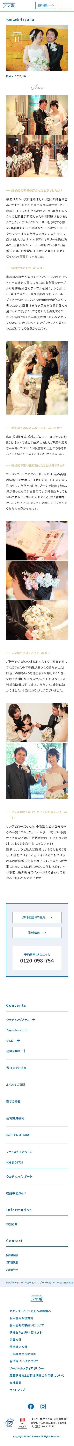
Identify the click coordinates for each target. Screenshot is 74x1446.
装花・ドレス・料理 (17, 1135)
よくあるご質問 (15, 1084)
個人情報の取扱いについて (26, 1325)
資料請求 (34, 933)
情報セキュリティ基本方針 (26, 1332)
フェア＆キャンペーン (19, 1152)
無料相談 (42, 5)
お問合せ (12, 1270)
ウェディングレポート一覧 (38, 1282)
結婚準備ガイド (16, 1193)
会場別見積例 (15, 1118)
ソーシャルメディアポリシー (26, 1368)
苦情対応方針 (18, 1347)
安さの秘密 (13, 1101)
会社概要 (15, 1382)
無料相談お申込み (34, 917)
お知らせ (11, 1224)
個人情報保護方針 (21, 1318)
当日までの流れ (16, 1068)
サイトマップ (17, 1390)
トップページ (12, 1282)
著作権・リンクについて (24, 1361)
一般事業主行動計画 (22, 1354)
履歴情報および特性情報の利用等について (37, 1375)
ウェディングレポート (19, 1176)
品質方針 (15, 1340)
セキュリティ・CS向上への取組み (30, 1311)
